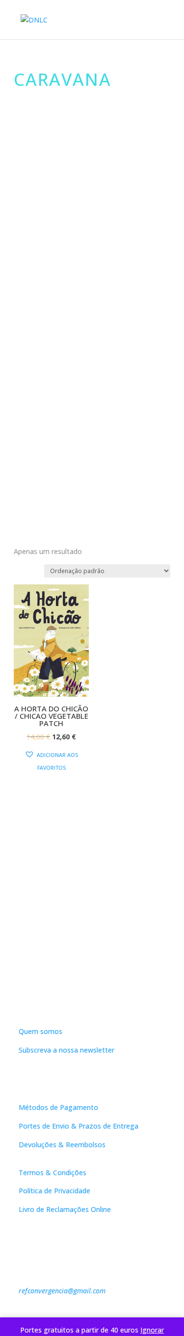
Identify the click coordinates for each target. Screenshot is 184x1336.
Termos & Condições (52, 1172)
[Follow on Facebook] (82, 998)
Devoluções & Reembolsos (62, 1144)
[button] (51, 761)
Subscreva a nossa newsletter (66, 1050)
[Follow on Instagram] (102, 998)
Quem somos (40, 1031)
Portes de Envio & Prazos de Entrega (78, 1126)
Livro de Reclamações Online (65, 1209)
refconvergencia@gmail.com (62, 1290)
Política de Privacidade (54, 1190)
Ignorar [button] (152, 1330)
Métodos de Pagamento (58, 1107)
